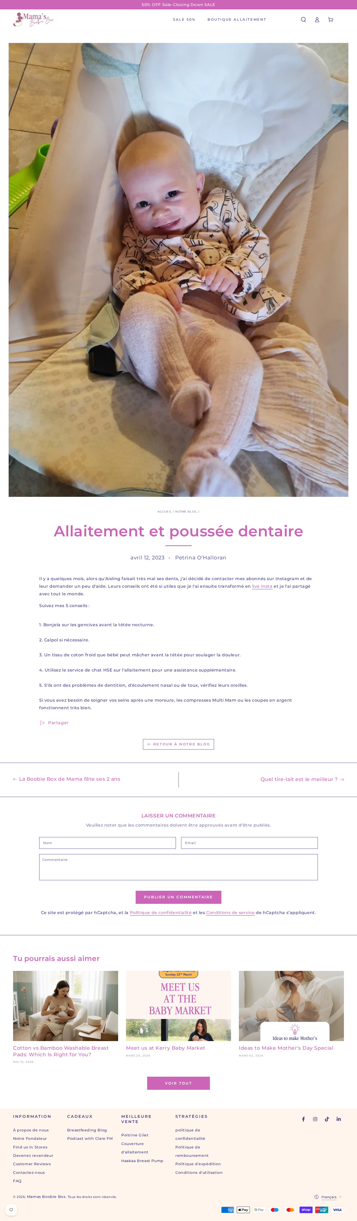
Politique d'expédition (198, 1164)
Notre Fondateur (30, 1138)
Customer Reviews (32, 1164)
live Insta (262, 586)
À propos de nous (31, 1130)
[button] (303, 19)
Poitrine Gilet (134, 1135)
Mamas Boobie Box (46, 1196)
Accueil (165, 511)
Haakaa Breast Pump (142, 1160)
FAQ (17, 1181)
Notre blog (186, 511)
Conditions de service (230, 912)
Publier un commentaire (178, 897)
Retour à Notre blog (181, 744)
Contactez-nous (29, 1172)
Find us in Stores (30, 1147)
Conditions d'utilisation (199, 1172)
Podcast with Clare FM (90, 1138)
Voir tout (178, 1083)
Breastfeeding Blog (87, 1130)
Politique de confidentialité (161, 912)
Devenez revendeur (33, 1155)
